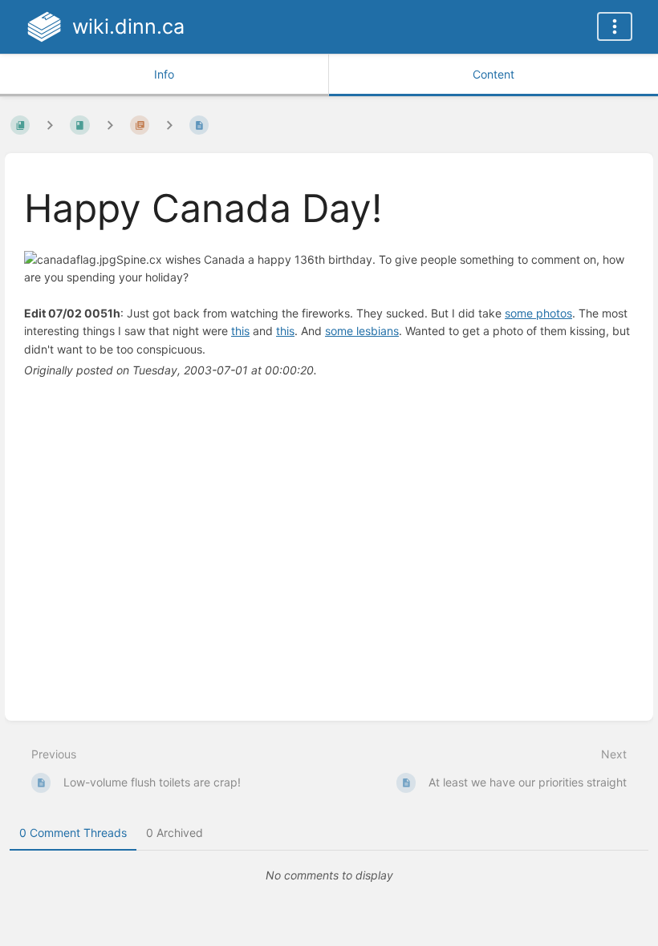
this (240, 331)
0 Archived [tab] (174, 832)
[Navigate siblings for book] (49, 124)
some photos (538, 313)
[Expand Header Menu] (614, 26)
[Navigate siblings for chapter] (109, 124)
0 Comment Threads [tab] (73, 832)
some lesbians (362, 331)
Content (493, 74)
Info (164, 74)
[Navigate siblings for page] (169, 124)
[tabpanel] (329, 875)
